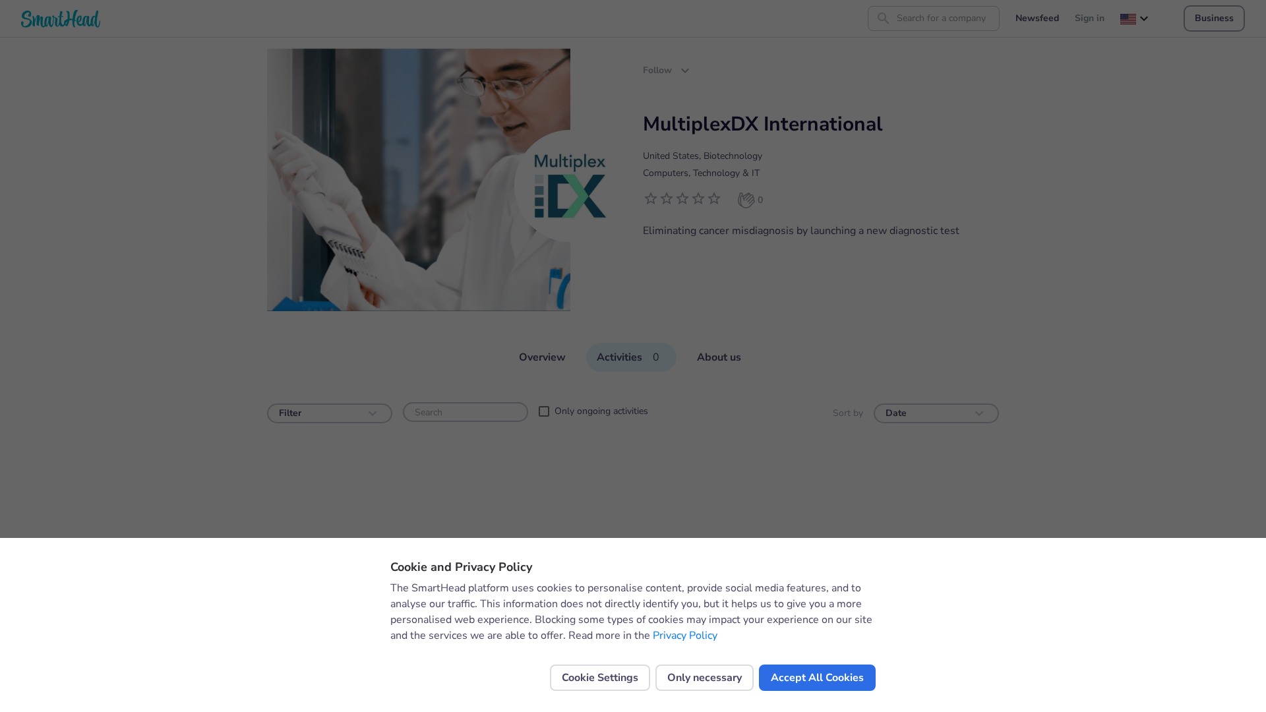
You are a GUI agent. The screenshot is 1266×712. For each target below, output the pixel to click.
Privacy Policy (685, 635)
